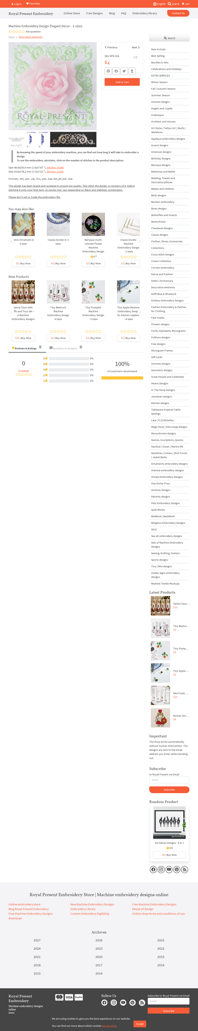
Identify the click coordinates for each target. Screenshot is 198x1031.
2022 (160, 948)
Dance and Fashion (162, 274)
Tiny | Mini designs (161, 566)
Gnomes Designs (160, 363)
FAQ (123, 13)
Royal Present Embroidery (31, 13)
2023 (99, 948)
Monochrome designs (163, 433)
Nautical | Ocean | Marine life (167, 446)
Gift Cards (156, 357)
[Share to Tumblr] (132, 71)
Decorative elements (31, 37)
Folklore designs (160, 337)
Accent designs (159, 145)
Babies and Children (162, 189)
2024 (37, 948)
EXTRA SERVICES (160, 75)
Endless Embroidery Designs (167, 300)
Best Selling (158, 56)
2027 (37, 940)
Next (134, 47)
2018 (37, 965)
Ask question (33, 31)
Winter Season (159, 82)
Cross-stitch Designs (162, 254)
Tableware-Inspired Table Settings (165, 411)
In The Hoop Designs (163, 390)
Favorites (34, 3)
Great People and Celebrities (167, 377)
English (161, 4)
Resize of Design (142, 909)
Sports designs (159, 559)
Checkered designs (162, 228)
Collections (157, 248)
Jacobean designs (161, 396)
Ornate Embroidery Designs (167, 477)
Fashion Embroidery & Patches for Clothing (168, 309)
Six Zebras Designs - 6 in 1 (169, 843)
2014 (99, 973)
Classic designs (159, 234)
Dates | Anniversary (162, 280)
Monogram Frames (162, 350)
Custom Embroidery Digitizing (89, 913)
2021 (37, 956)
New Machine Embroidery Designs (92, 904)
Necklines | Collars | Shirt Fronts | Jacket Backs (169, 455)
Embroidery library (144, 13)
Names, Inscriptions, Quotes (167, 440)
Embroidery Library (83, 909)
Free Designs (94, 13)
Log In (17, 4)
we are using (109, 1026)
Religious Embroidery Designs (168, 523)
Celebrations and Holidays (166, 69)
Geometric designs (161, 370)
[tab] (27, 349)
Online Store (72, 13)
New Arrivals (158, 49)
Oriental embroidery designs (167, 470)
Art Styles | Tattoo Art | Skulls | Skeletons (168, 130)
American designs (161, 152)
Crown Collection (161, 261)
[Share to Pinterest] (108, 71)
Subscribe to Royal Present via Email (168, 995)
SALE (154, 529)
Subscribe (169, 789)
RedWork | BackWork (163, 516)
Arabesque (157, 115)
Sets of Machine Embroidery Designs (167, 544)
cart (186, 4)
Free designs (158, 344)
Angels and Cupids (161, 108)
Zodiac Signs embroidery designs (165, 575)
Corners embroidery (162, 267)
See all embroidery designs (166, 536)
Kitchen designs (160, 403)
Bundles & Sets (159, 62)
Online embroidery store (24, 904)
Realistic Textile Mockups (165, 583)
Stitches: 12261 (55, 171)
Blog (112, 13)
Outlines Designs (160, 490)
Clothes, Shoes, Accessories (167, 241)
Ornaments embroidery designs (169, 463)
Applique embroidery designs (168, 138)
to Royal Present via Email (164, 774)
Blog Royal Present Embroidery (29, 909)
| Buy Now (23, 263)
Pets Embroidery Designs (165, 503)
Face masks (157, 317)
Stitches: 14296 (55, 167)
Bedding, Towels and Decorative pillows (163, 180)
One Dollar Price (160, 483)
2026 (99, 940)
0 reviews (23, 370)
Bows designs (159, 208)
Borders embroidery (162, 202)
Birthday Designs (161, 158)
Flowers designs (160, 324)
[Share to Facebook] (116, 71)
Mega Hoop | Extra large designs (169, 427)
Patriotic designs (160, 496)
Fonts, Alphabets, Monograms (168, 331)
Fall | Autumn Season (163, 88)
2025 (160, 940)
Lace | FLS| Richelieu (162, 420)
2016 (160, 965)
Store (12, 37)
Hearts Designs (159, 383)
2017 (99, 965)
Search (171, 38)
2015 (37, 973)
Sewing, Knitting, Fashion (165, 553)
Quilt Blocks (158, 509)
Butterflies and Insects (164, 215)
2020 (99, 956)
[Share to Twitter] (124, 71)
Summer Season (160, 95)
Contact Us (178, 13)
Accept (140, 1024)
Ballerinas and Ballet (163, 171)
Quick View (23, 228)
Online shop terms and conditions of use (158, 913)
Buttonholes (158, 221)
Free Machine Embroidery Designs (154, 904)
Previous (112, 47)
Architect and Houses (163, 121)
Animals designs (160, 102)
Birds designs (158, 195)
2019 (160, 956)
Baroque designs (160, 165)
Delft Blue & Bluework (163, 294)
